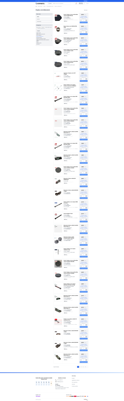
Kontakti (73, 378)
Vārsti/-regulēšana (38, 35)
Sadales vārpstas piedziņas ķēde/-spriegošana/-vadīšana (42, 40)
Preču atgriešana (74, 382)
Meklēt (50, 3)
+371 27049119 (60, 379)
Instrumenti (38, 44)
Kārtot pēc (85, 10)
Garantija (73, 384)
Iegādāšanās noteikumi (75, 380)
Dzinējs (44, 6)
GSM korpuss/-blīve (39, 37)
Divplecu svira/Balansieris (58, 6)
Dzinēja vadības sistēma (50, 6)
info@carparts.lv (60, 381)
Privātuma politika (75, 386)
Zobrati (37, 41)
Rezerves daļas (40, 6)
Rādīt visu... (65, 21)
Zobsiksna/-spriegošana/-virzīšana (41, 38)
